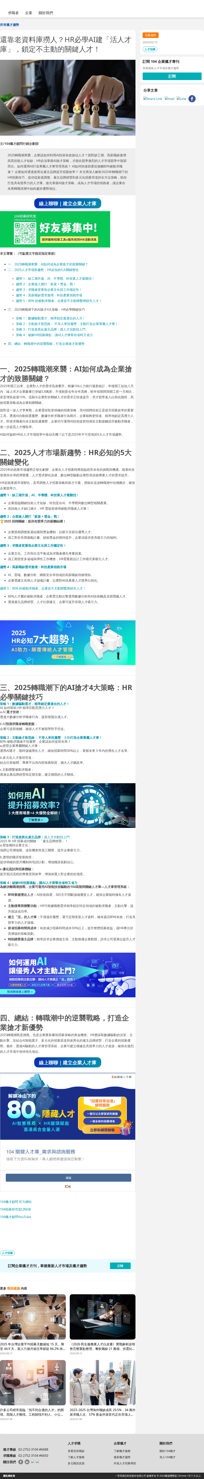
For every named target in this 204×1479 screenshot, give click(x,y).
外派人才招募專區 (125, 1463)
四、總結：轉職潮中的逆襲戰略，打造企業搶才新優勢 (46, 343)
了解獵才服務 (122, 1451)
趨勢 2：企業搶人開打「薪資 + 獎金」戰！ (46, 284)
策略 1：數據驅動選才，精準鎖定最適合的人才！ (50, 318)
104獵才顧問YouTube (15, 1217)
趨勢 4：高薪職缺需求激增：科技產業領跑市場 (49, 295)
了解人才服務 (76, 1457)
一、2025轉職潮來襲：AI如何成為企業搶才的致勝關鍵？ (48, 264)
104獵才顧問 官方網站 (16, 1202)
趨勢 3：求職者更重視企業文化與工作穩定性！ (49, 289)
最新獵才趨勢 (122, 1457)
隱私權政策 (9, 1475)
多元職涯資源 (76, 1463)
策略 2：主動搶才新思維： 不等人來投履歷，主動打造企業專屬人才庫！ (67, 324)
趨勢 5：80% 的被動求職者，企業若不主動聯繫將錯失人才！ (59, 301)
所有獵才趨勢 (9, 24)
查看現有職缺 (76, 1451)
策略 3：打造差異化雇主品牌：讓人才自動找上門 (50, 329)
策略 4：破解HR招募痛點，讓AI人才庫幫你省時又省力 (54, 335)
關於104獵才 (168, 1451)
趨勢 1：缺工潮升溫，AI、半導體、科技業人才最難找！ (55, 278)
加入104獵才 (168, 1457)
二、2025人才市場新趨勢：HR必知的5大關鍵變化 (43, 270)
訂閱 (172, 76)
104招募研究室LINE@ (15, 1209)
